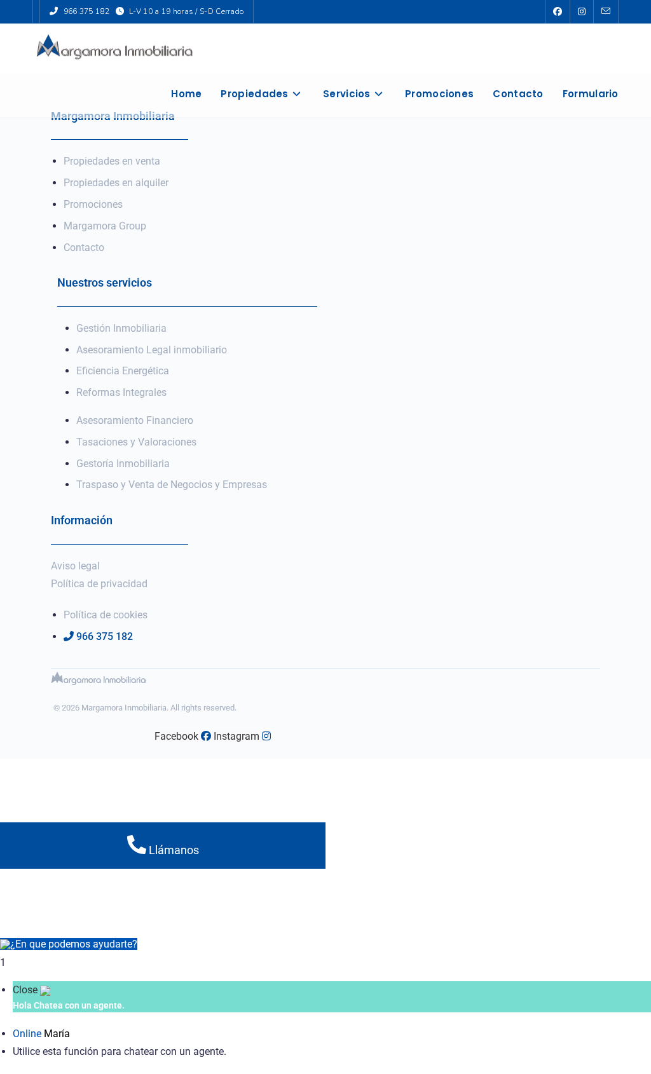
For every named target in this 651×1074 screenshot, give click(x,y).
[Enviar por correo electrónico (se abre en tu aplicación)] (606, 12)
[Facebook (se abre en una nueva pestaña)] (557, 12)
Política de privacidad (99, 584)
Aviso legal (75, 566)
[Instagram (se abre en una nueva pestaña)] (581, 12)
